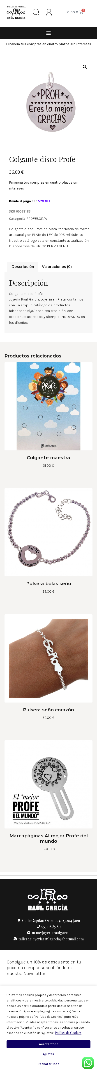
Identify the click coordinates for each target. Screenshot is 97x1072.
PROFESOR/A (36, 218)
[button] (48, 33)
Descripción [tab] (23, 267)
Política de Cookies (68, 1033)
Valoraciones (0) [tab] (57, 267)
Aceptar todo (48, 1044)
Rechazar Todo (48, 1064)
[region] (48, 1029)
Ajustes (48, 1054)
